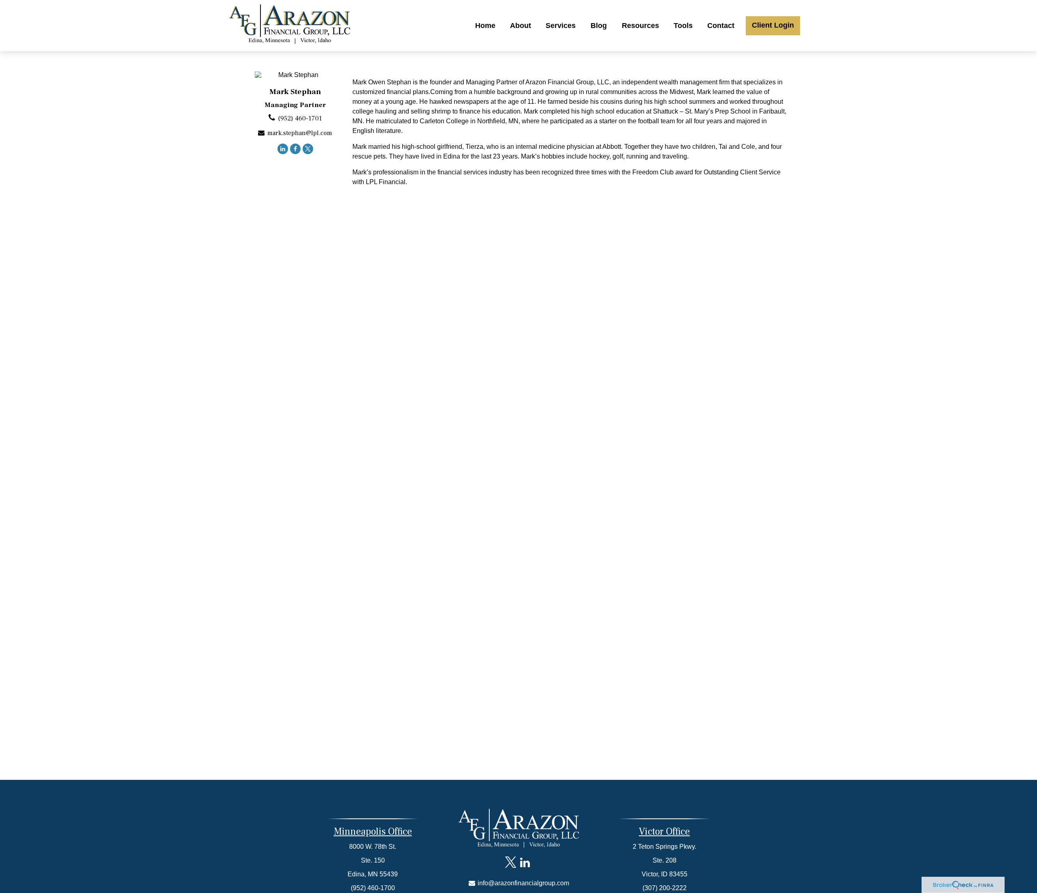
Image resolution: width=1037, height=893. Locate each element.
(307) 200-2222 (664, 887)
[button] (485, 25)
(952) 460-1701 (300, 118)
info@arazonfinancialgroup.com (522, 883)
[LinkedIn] (282, 149)
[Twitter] (308, 149)
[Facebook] (295, 149)
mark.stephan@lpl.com (299, 133)
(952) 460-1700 (373, 887)
